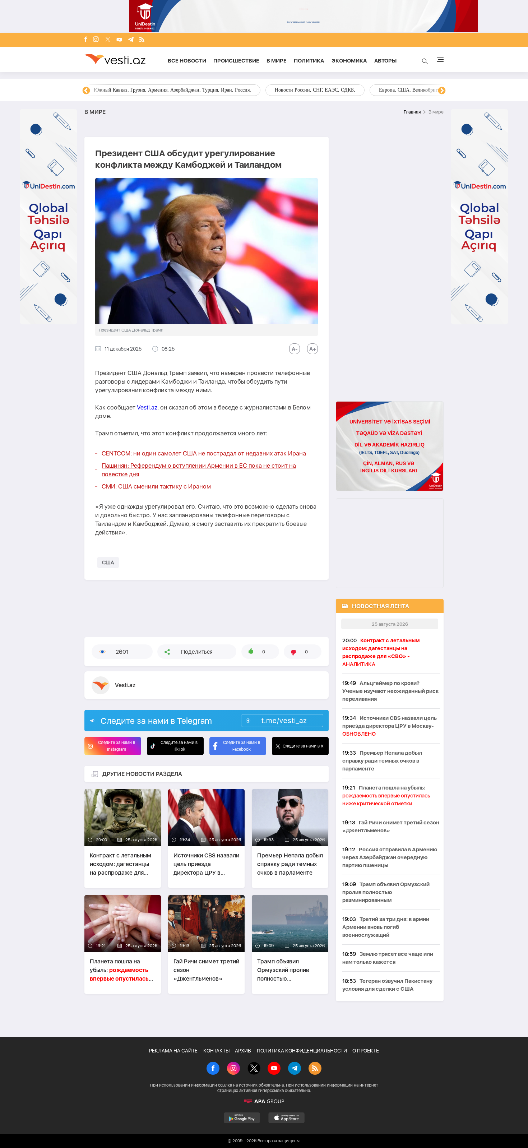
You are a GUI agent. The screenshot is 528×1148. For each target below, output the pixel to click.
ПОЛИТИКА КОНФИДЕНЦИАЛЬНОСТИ (302, 1051)
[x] (108, 40)
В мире (277, 60)
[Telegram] (131, 40)
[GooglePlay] (242, 1117)
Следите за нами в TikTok (179, 746)
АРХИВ (243, 1051)
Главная (412, 112)
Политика (309, 60)
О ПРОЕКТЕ (365, 1051)
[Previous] (86, 91)
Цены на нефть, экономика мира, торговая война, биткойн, (158, 90)
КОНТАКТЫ (216, 1051)
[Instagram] (96, 39)
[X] (253, 1069)
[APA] (264, 1101)
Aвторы (385, 60)
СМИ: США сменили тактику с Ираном (156, 486)
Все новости (187, 60)
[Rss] (141, 40)
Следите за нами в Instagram (116, 746)
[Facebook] (85, 39)
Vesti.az (147, 407)
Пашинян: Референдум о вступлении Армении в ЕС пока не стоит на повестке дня (199, 470)
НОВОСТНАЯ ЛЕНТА (380, 606)
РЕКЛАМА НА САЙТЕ (173, 1051)
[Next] (441, 91)
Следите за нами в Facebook (241, 746)
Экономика (349, 60)
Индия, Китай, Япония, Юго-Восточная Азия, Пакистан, (307, 90)
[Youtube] (119, 40)
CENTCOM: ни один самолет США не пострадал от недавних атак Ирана (204, 453)
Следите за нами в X (303, 746)
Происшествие (236, 60)
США (108, 562)
